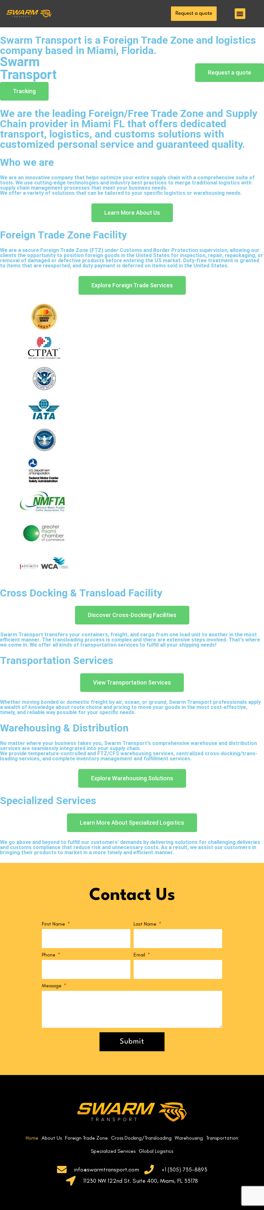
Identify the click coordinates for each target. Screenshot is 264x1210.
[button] (240, 13)
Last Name (146, 924)
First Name (54, 924)
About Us (52, 1138)
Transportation (222, 1138)
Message (52, 986)
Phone (49, 955)
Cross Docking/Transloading (141, 1138)
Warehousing (189, 1138)
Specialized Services (113, 1151)
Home (32, 1138)
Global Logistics (156, 1151)
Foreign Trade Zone (86, 1138)
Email (140, 955)
